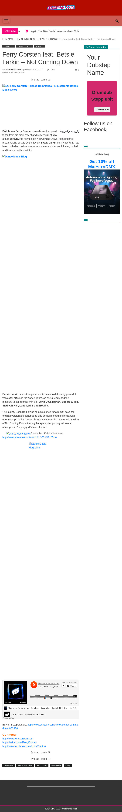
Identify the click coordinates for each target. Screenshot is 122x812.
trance (67, 765)
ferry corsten (42, 765)
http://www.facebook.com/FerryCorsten (24, 746)
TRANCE (54, 39)
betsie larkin (8, 765)
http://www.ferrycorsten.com (17, 738)
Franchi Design (70, 809)
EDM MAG (7, 39)
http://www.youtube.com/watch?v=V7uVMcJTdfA (29, 437)
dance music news (25, 765)
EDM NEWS (22, 39)
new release (56, 765)
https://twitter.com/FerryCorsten (19, 742)
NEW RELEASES (38, 39)
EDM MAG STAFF (13, 70)
